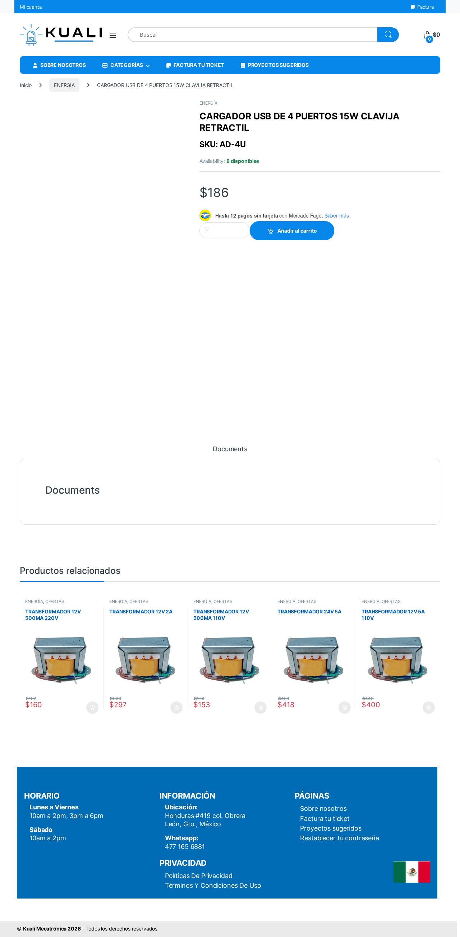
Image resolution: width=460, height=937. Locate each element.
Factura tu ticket (325, 818)
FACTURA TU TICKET (199, 65)
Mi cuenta (31, 7)
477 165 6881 (185, 846)
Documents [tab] (230, 449)
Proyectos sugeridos (330, 828)
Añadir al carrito (297, 231)
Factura (425, 7)
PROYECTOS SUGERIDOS (278, 65)
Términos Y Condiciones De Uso (213, 885)
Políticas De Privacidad (199, 875)
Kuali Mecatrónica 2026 (52, 928)
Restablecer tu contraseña (339, 838)
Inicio (26, 85)
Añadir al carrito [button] (91, 707)
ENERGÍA (64, 85)
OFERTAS (54, 601)
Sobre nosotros (323, 808)
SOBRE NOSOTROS (63, 65)
